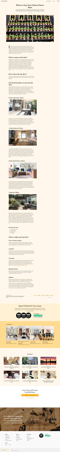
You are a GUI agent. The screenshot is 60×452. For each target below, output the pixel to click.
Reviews (17, 440)
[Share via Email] (53, 297)
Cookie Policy (4, 450)
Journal (6, 439)
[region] (30, 336)
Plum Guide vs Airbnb (8, 440)
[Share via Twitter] (48, 297)
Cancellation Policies (19, 439)
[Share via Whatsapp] (50, 297)
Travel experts (18, 438)
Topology (20, 296)
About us (28, 435)
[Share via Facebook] (46, 297)
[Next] (53, 324)
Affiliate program (7, 438)
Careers (28, 440)
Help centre (17, 435)
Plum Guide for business (30, 438)
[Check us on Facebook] (8, 444)
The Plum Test (29, 439)
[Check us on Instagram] (6, 444)
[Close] (10, 449)
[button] (4, 1)
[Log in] (57, 1)
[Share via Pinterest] (51, 297)
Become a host (48, 1)
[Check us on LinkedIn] (10, 444)
